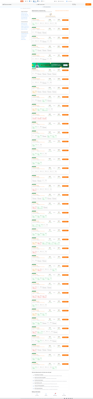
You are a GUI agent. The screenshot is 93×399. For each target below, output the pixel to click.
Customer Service (44, 398)
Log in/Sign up (70, 1)
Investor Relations (50, 398)
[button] (69, 1)
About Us (48, 398)
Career (42, 398)
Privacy (37, 398)
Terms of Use (40, 398)
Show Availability (65, 46)
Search (87, 4)
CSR (53, 398)
